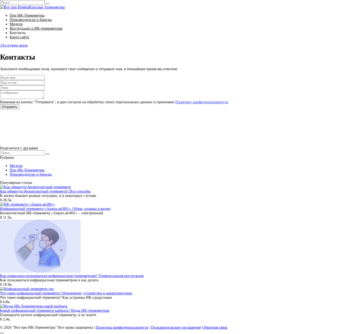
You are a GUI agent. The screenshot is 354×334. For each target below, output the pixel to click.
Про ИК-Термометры (27, 15)
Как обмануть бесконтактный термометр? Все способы (45, 191)
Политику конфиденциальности (201, 102)
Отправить (9, 107)
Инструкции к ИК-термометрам (36, 28)
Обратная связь (214, 327)
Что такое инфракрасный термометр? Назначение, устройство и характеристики (66, 293)
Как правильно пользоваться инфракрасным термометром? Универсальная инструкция (72, 276)
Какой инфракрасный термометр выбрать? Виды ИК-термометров (54, 310)
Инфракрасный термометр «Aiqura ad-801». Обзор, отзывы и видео (55, 209)
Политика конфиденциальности (122, 327)
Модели (16, 24)
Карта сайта (19, 37)
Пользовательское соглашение (176, 327)
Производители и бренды (31, 20)
